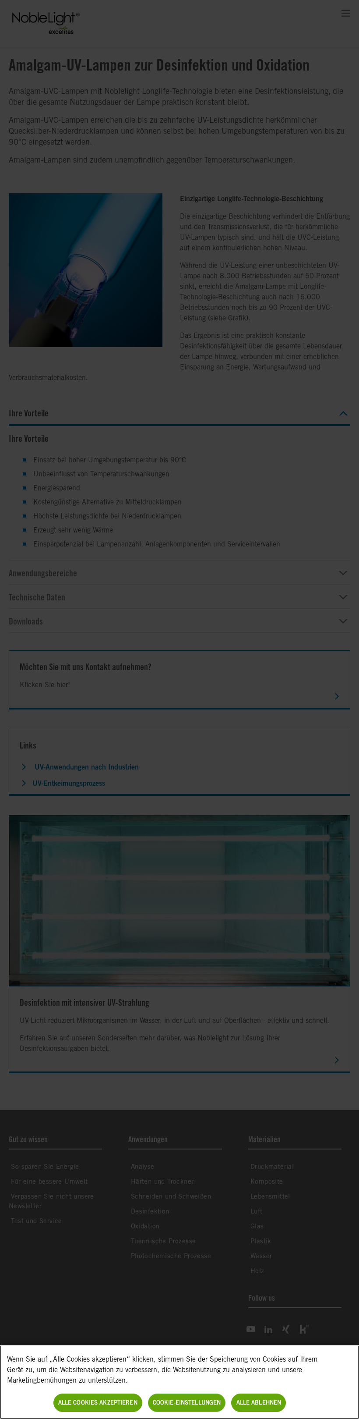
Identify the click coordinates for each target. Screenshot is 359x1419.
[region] (179, 1382)
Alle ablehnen (259, 1402)
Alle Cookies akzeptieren (97, 1402)
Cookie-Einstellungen (187, 1402)
